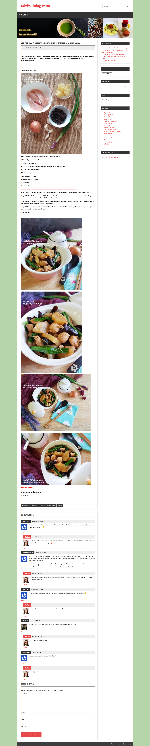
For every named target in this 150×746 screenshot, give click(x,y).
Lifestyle (42, 505)
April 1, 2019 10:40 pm (36, 620)
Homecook (34, 505)
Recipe (60, 505)
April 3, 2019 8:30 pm (38, 652)
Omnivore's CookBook (111, 129)
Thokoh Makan (108, 140)
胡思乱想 (106, 144)
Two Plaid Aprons (109, 142)
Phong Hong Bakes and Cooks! (113, 131)
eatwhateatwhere (27, 553)
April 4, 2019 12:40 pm (37, 605)
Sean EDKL (25, 589)
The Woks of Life (109, 135)
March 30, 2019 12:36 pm (38, 521)
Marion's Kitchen (109, 127)
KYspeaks (25, 621)
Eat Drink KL (107, 119)
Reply (23, 532)
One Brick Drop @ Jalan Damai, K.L (114, 54)
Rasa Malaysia (108, 133)
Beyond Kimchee (109, 113)
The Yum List (108, 138)
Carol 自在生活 (108, 115)
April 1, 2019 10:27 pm (37, 589)
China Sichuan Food (110, 117)
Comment (24, 693)
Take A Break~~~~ (109, 60)
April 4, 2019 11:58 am (37, 668)
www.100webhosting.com (110, 157)
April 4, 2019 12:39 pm (37, 636)
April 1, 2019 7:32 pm (40, 552)
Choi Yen (35, 48)
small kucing (26, 652)
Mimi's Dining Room (35, 5)
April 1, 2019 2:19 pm (37, 537)
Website (23, 726)
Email (22, 719)
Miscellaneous (51, 505)
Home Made (25, 505)
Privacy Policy (23, 15)
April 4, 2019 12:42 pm (37, 573)
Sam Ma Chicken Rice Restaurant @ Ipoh (116, 48)
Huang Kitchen (108, 123)
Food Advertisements (118, 86)
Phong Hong (26, 521)
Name (23, 712)
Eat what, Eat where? (110, 121)
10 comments (44, 48)
